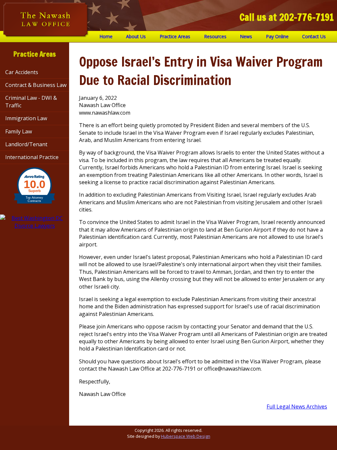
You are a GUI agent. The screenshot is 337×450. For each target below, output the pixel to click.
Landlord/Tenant (26, 144)
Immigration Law (26, 118)
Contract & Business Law (35, 85)
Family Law (18, 131)
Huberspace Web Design (185, 436)
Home (106, 36)
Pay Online (277, 36)
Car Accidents (21, 72)
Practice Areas (175, 36)
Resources (215, 36)
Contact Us (314, 36)
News (246, 36)
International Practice (32, 157)
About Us (136, 36)
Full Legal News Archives (297, 406)
